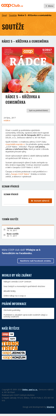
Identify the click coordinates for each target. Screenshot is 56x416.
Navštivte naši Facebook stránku (35, 261)
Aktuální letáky (10, 291)
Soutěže (13, 15)
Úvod (4, 15)
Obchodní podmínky (12, 310)
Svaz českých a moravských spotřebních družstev (24, 286)
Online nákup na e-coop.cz (15, 295)
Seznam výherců (41, 200)
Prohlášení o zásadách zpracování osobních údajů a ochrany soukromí (25, 316)
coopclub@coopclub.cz (15, 144)
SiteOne (50, 407)
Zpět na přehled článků (38, 110)
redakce (7, 120)
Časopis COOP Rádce (20, 174)
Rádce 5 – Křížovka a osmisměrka (34, 15)
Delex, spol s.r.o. (30, 389)
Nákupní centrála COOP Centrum (17, 281)
